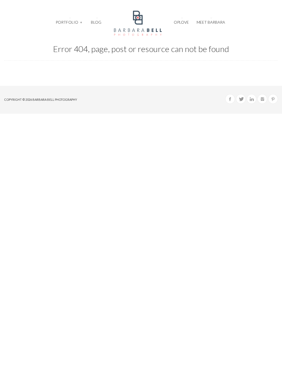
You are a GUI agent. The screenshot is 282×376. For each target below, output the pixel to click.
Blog (96, 22)
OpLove (181, 22)
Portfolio (69, 22)
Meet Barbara (211, 22)
